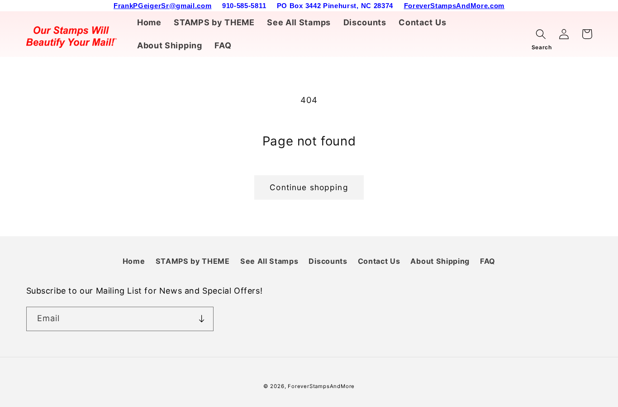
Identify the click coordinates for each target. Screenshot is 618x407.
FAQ (487, 261)
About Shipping (440, 261)
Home (134, 261)
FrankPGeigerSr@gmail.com (163, 5)
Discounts (328, 261)
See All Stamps (269, 261)
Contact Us (379, 261)
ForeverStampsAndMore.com (454, 5)
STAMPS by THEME (193, 261)
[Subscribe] (201, 319)
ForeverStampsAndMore (321, 386)
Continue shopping (309, 187)
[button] (541, 34)
